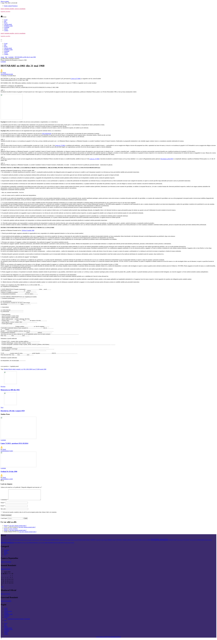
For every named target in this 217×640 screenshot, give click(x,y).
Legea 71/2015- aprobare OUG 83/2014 (14, 443)
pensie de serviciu (208, 539)
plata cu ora (23, 542)
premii (27, 542)
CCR (41, 539)
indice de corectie (142, 539)
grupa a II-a (98, 539)
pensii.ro (10, 542)
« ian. (2, 586)
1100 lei (10, 539)
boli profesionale (46, 133)
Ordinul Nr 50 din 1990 (9, 471)
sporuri (72, 542)
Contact (6, 30)
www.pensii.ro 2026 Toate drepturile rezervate (108, 637)
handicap (110, 539)
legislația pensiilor (159, 539)
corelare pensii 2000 (75, 539)
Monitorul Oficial (5, 594)
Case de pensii (8, 24)
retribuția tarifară (67, 542)
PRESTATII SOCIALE (33, 542)
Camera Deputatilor (6, 561)
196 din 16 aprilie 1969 (28, 230)
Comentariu (4, 499)
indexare (114, 539)
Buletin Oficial (8, 369)
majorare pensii (173, 539)
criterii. (14, 369)
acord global (17, 539)
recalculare (51, 542)
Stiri (5, 21)
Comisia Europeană (46, 539)
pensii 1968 (43, 369)
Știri (5, 554)
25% (7, 539)
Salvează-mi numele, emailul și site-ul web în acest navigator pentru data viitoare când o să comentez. (30, 512)
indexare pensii (126, 539)
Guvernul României (6, 601)
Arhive (6, 29)
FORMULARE (8, 26)
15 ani (5, 539)
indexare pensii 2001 (134, 539)
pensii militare (17, 542)
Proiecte (6, 553)
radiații (46, 542)
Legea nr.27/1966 (75, 78)
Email (3, 505)
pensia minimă (200, 539)
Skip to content (5, 1)
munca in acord (180, 539)
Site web (3, 509)
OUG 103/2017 (187, 539)
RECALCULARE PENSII (59, 542)
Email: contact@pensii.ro (11, 6)
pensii (4, 542)
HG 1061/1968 (28, 369)
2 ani (2, 539)
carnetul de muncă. (35, 539)
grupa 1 (88, 539)
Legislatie (6, 27)
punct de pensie (41, 542)
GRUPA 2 (93, 539)
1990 (13, 539)
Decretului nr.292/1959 (167, 159)
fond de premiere (82, 539)
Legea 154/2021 (13, 528)
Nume (3, 502)
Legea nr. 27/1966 (60, 145)
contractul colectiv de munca (64, 539)
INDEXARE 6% (119, 539)
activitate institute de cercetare (26, 539)
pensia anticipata (193, 539)
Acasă (5, 19)
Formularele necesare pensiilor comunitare (18, 619)
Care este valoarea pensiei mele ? (18, 525)
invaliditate (148, 539)
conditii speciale (54, 540)
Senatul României (5, 569)
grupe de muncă (104, 539)
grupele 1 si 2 (19, 369)
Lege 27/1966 (36, 369)
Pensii (5, 22)
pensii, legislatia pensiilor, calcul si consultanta (13, 8)
